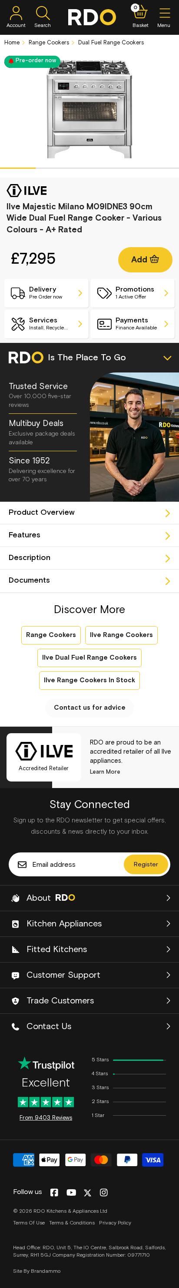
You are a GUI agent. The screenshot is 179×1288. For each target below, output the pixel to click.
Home (12, 43)
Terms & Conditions (72, 1223)
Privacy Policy (115, 1223)
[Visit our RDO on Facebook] (54, 1193)
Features (24, 535)
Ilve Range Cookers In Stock (89, 680)
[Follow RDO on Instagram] (103, 1193)
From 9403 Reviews (46, 1118)
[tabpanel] (89, 109)
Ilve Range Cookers (121, 635)
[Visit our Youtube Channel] (71, 1193)
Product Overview (42, 513)
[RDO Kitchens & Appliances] (92, 17)
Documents (29, 580)
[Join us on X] (87, 1193)
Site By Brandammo (36, 1271)
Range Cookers (48, 43)
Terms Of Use (29, 1223)
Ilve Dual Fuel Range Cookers (89, 657)
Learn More (105, 772)
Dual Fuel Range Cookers (110, 43)
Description (29, 558)
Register (146, 865)
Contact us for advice (90, 707)
